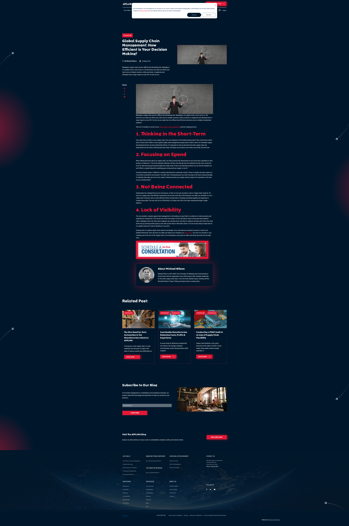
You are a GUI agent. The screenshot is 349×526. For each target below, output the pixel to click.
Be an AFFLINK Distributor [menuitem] (152, 472)
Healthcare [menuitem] (126, 486)
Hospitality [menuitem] (126, 489)
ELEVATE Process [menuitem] (174, 461)
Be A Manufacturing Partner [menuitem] (153, 461)
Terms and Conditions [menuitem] (175, 515)
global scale (188, 233)
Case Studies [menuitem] (150, 486)
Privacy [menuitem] (186, 515)
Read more (130, 357)
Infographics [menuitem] (149, 493)
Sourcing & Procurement (179, 456)
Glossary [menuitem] (148, 499)
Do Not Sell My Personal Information (215, 515)
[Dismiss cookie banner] (215, 5)
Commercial (127, 35)
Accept (194, 15)
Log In (224, 10)
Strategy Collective (274, 520)
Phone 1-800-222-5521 (212, 466)
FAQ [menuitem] (147, 506)
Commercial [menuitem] (126, 496)
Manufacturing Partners (155, 456)
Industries (127, 481)
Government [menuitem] (126, 499)
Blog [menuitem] (147, 503)
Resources (150, 481)
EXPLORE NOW (216, 437)
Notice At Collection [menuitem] (196, 515)
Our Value (126, 456)
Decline (208, 15)
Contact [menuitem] (172, 496)
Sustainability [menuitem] (173, 489)
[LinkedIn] (210, 489)
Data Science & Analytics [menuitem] (130, 467)
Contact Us (210, 456)
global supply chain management (169, 127)
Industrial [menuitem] (125, 493)
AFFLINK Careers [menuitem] (174, 486)
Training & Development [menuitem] (129, 471)
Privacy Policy (144, 10)
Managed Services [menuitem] (128, 474)
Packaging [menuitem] (126, 503)
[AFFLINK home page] (127, 4)
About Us (173, 481)
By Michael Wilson (130, 61)
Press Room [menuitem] (173, 493)
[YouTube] (214, 489)
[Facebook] (206, 489)
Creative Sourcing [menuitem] (128, 464)
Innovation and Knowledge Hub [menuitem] (131, 461)
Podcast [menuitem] (148, 496)
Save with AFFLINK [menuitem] (174, 467)
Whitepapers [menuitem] (149, 489)
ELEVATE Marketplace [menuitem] (175, 464)
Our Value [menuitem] (127, 10)
